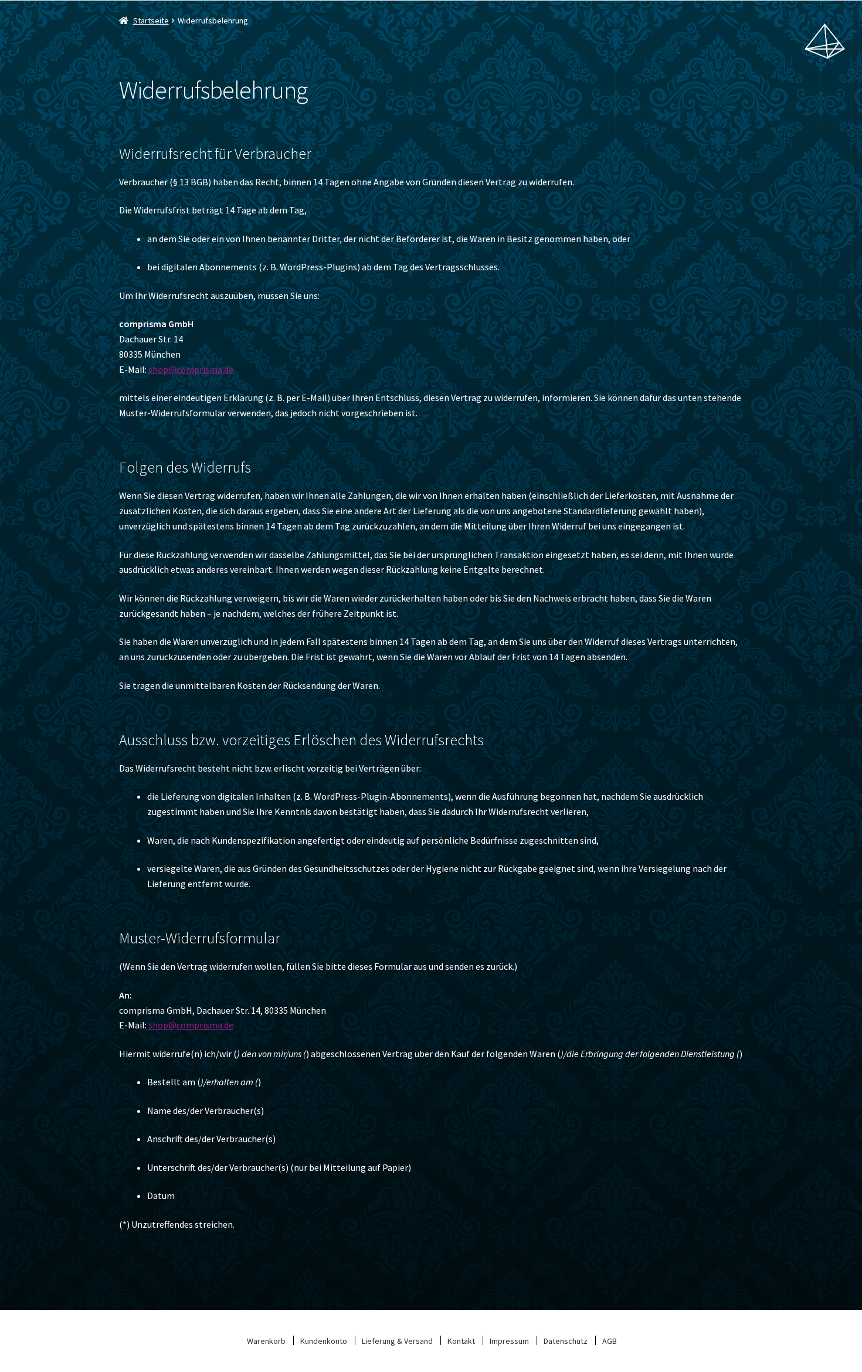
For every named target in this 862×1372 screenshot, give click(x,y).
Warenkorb (266, 1341)
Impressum (509, 1341)
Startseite (151, 20)
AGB (609, 1341)
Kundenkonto (323, 1341)
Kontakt (461, 1341)
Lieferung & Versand (397, 1341)
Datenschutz (566, 1341)
